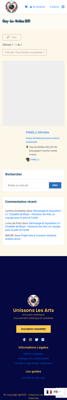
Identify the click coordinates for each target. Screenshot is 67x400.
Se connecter (39, 7)
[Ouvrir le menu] (62, 6)
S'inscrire (54, 7)
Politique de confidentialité (33, 358)
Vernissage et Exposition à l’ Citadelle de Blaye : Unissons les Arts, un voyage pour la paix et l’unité (33, 214)
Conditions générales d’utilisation (33, 363)
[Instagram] (30, 339)
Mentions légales (33, 353)
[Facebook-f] (24, 339)
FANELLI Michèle (37, 132)
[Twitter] (36, 339)
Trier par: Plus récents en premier (23, 52)
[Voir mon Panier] (26, 7)
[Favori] (6, 161)
